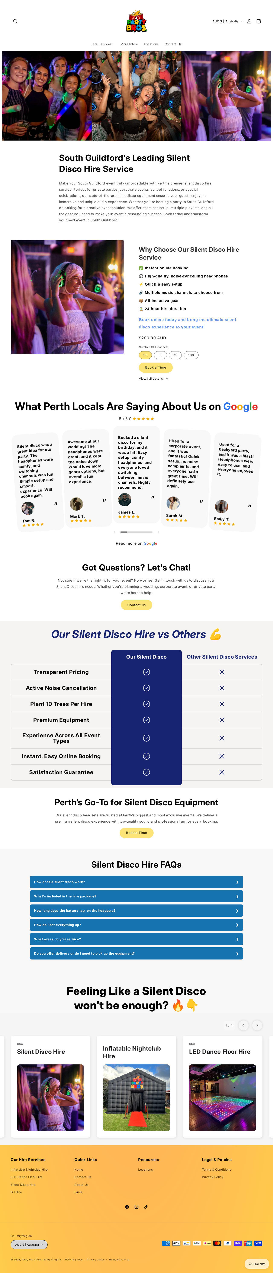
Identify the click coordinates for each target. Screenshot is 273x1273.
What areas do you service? (57, 939)
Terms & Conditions (216, 1169)
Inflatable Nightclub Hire (29, 1169)
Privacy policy (96, 1259)
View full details (151, 378)
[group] (50, 1087)
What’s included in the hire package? (65, 896)
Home (78, 1169)
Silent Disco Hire (23, 1184)
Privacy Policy (212, 1177)
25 (145, 355)
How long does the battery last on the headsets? (74, 911)
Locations (145, 1169)
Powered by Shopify (48, 1259)
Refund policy (74, 1259)
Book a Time (155, 367)
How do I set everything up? (57, 925)
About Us (81, 1184)
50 (160, 355)
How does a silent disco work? (59, 882)
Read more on (136, 543)
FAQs (78, 1192)
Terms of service (119, 1259)
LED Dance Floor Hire (27, 1177)
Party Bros (28, 1259)
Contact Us (82, 1177)
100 (191, 355)
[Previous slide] (243, 1025)
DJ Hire (16, 1192)
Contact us (136, 605)
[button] (15, 21)
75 (175, 355)
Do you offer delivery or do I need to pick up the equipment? (84, 953)
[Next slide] (257, 1025)
